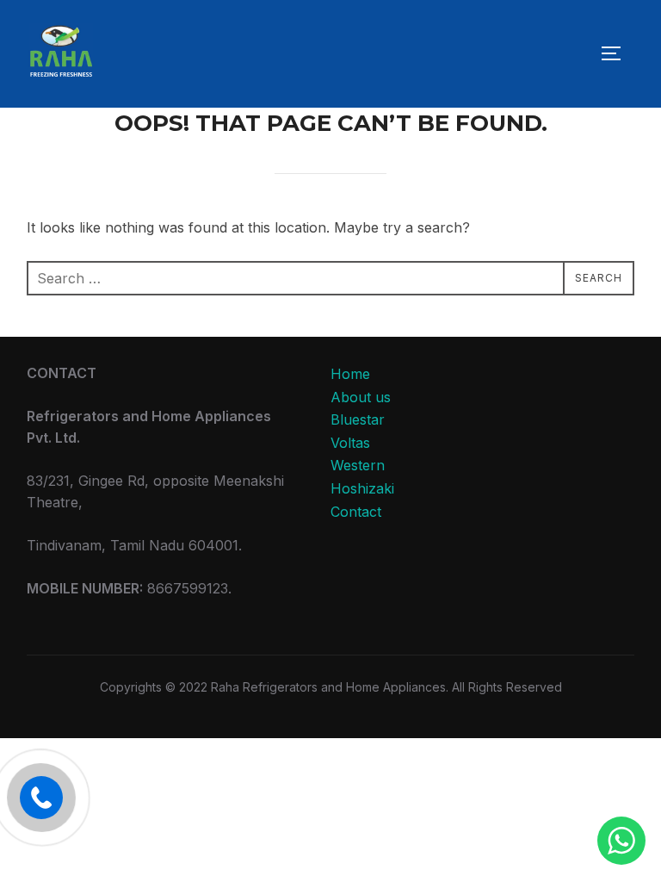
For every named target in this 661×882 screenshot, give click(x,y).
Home (350, 373)
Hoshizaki (362, 488)
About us (360, 397)
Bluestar (357, 419)
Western (357, 465)
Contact (355, 511)
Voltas (350, 442)
